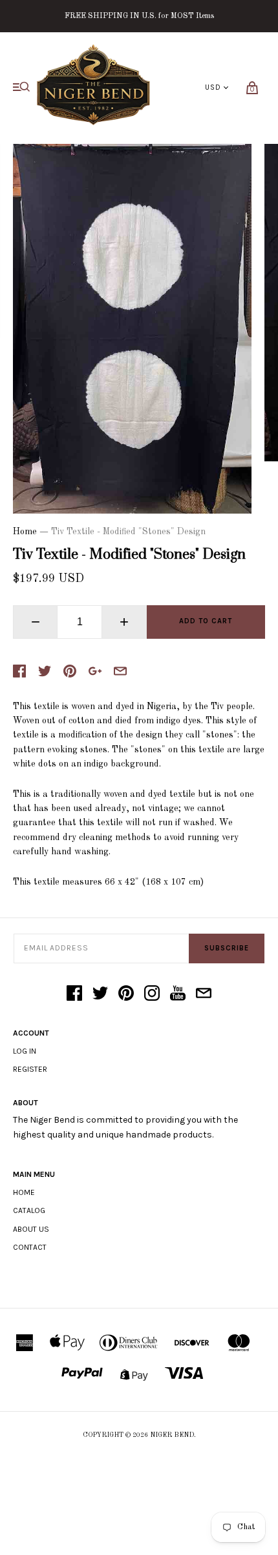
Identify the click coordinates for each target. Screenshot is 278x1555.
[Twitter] (100, 994)
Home (25, 531)
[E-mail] (203, 994)
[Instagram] (152, 994)
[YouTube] (178, 994)
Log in (24, 1051)
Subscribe (226, 948)
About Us (31, 1229)
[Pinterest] (126, 994)
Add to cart (205, 621)
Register (30, 1069)
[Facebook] (74, 994)
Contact (30, 1247)
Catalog (29, 1210)
